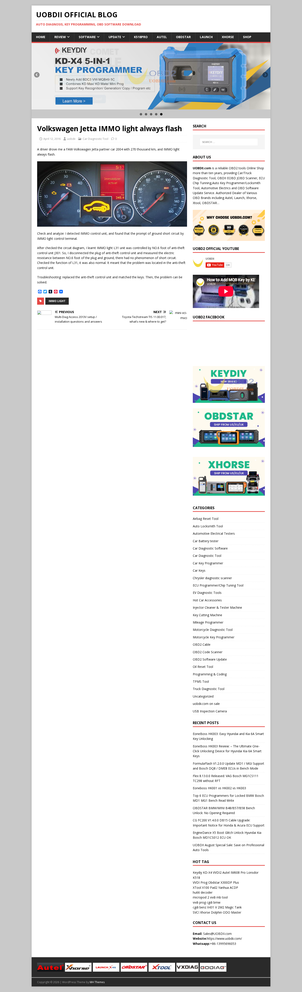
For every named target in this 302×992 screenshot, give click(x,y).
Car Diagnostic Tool (95, 139)
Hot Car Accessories (207, 600)
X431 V (212, 907)
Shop (247, 37)
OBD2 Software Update (210, 659)
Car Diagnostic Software (210, 548)
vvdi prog (199, 902)
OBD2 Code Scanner (207, 652)
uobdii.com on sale (206, 704)
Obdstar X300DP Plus (223, 882)
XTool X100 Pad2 (205, 887)
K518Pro (141, 37)
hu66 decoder (202, 892)
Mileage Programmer (208, 622)
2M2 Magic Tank (230, 907)
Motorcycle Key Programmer (213, 637)
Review (60, 37)
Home (40, 37)
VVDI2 (217, 872)
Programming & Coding (210, 674)
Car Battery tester (205, 541)
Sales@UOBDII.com (217, 934)
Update (115, 37)
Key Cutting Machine (207, 615)
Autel (162, 37)
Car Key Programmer (208, 563)
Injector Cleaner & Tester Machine (217, 607)
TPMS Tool (201, 681)
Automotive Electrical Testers (214, 533)
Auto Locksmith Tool (208, 526)
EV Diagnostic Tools (207, 593)
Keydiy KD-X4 (202, 872)
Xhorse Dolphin (211, 912)
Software (87, 37)
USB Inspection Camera (210, 711)
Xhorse (228, 37)
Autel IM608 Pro (234, 872)
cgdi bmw (213, 902)
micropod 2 (201, 897)
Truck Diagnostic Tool (208, 689)
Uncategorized (203, 696)
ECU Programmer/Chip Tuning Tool (218, 585)
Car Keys (199, 570)
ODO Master (232, 912)
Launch (206, 37)
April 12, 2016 (52, 139)
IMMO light (57, 301)
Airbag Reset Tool (205, 518)
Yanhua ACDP (228, 887)
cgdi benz (199, 907)
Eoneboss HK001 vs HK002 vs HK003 (219, 788)
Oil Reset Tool (203, 667)
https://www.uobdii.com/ (224, 938)
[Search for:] (228, 142)
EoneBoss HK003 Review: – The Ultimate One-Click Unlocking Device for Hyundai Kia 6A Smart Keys (227, 751)
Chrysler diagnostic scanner (212, 578)
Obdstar (183, 37)
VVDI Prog (200, 882)
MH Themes (97, 982)
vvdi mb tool (219, 897)
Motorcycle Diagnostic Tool (213, 630)
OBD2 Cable (201, 644)
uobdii (71, 139)
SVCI (196, 912)
